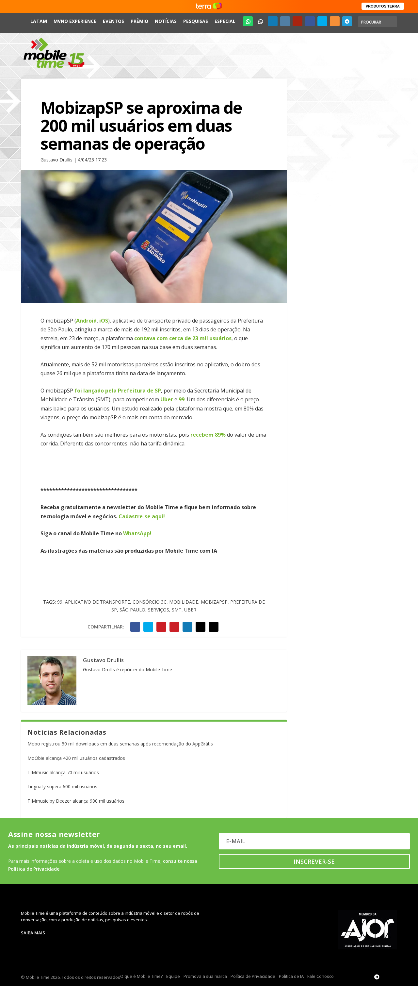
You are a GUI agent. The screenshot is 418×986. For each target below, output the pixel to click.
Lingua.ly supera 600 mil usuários (62, 786)
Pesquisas (195, 21)
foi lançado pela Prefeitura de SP (117, 390)
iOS (103, 320)
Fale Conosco (320, 976)
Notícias (166, 21)
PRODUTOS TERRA (383, 6)
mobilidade (183, 602)
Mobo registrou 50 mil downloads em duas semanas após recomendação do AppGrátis (120, 744)
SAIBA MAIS (33, 933)
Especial (225, 21)
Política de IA (291, 976)
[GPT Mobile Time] (260, 21)
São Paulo (132, 610)
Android (86, 320)
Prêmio (139, 21)
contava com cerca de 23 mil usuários (183, 338)
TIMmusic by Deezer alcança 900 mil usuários (75, 801)
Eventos (113, 21)
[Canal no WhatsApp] (248, 21)
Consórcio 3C (150, 602)
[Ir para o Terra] (209, 6)
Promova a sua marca (205, 976)
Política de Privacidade (253, 976)
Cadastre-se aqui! (142, 516)
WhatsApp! (137, 533)
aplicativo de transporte (97, 602)
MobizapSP (214, 602)
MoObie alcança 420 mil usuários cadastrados (76, 758)
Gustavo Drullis (103, 660)
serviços (158, 610)
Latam (38, 21)
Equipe (173, 976)
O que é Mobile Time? (141, 976)
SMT (177, 610)
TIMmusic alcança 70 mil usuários (63, 772)
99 (182, 399)
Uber (166, 399)
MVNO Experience (75, 21)
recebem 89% (208, 434)
